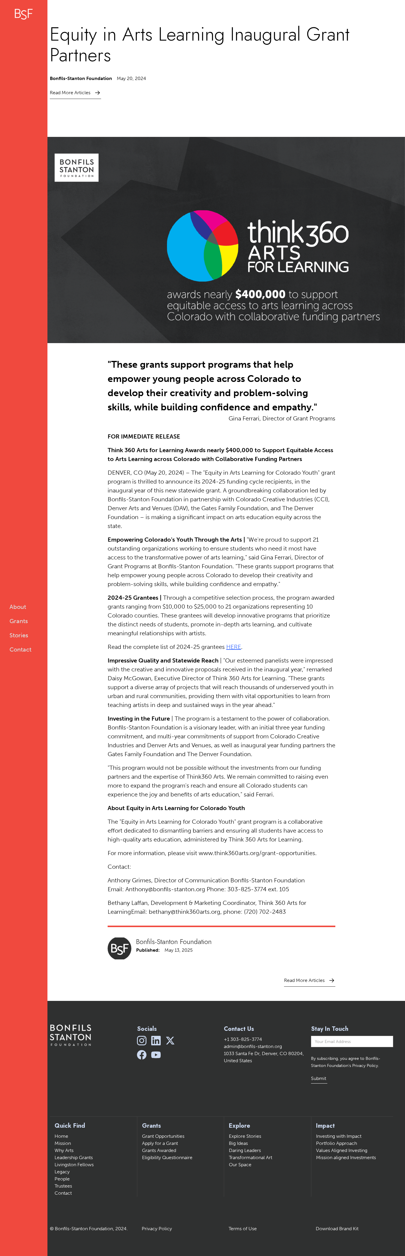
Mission (63, 1143)
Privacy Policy (157, 1228)
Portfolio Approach (336, 1143)
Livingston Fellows (74, 1164)
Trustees (63, 1186)
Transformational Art (250, 1157)
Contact (63, 1193)
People (62, 1179)
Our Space (240, 1164)
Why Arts (64, 1150)
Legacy (62, 1172)
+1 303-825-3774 (243, 1039)
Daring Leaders (245, 1150)
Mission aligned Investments (346, 1157)
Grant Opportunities (163, 1136)
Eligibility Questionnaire (167, 1157)
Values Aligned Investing (341, 1150)
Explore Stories (245, 1136)
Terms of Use (243, 1228)
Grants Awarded (159, 1150)
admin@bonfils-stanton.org (253, 1046)
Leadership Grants (74, 1157)
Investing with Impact (338, 1136)
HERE (233, 646)
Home (61, 1136)
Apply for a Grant (160, 1143)
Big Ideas (238, 1143)
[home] (24, 14)
